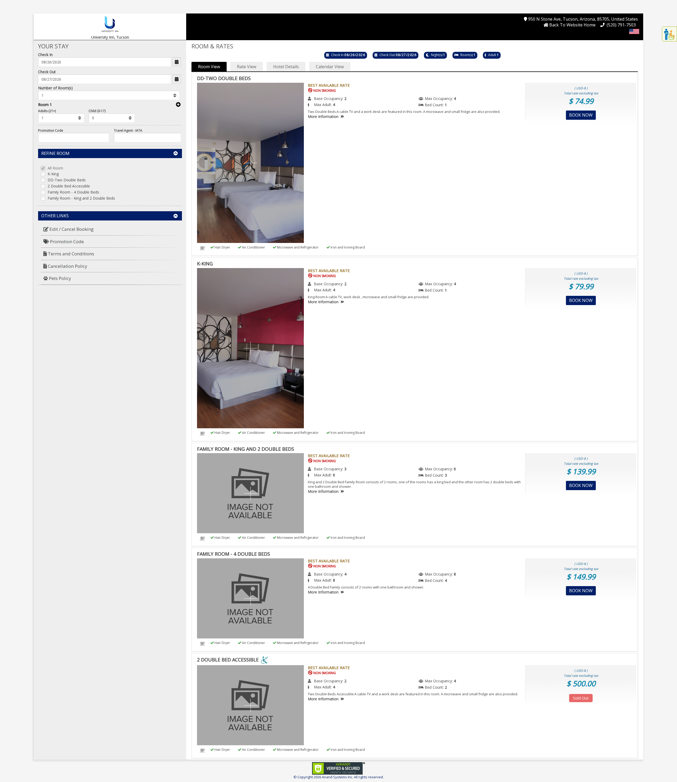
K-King (53, 174)
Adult (492, 55)
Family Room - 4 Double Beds (73, 192)
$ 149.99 (581, 577)
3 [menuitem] (345, 468)
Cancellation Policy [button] (67, 266)
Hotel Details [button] (286, 67)
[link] (338, 767)
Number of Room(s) (55, 87)
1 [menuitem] (446, 104)
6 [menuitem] (455, 468)
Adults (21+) (47, 111)
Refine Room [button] (55, 153)
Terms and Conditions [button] (70, 254)
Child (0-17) (97, 111)
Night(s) (436, 55)
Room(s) (466, 55)
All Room (55, 168)
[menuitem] (110, 229)
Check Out (47, 71)
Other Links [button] (55, 216)
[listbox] (108, 95)
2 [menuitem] (345, 98)
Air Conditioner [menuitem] (253, 247)
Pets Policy (59, 278)
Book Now (581, 115)
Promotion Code (50, 130)
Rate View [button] (246, 67)
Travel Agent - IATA (128, 130)
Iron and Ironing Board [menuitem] (347, 247)
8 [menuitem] (455, 574)
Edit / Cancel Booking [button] (71, 229)
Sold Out (581, 698)
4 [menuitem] (455, 98)
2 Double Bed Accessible (69, 186)
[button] (110, 23)
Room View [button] (209, 67)
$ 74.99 (581, 101)
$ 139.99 (581, 471)
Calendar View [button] (330, 67)
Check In (45, 54)
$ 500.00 (581, 683)
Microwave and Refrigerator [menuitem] (297, 247)
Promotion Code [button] (66, 241)
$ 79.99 (581, 286)
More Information (323, 116)
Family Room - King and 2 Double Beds (81, 198)
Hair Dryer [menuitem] (222, 247)
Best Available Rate (329, 85)
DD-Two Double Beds (67, 180)
